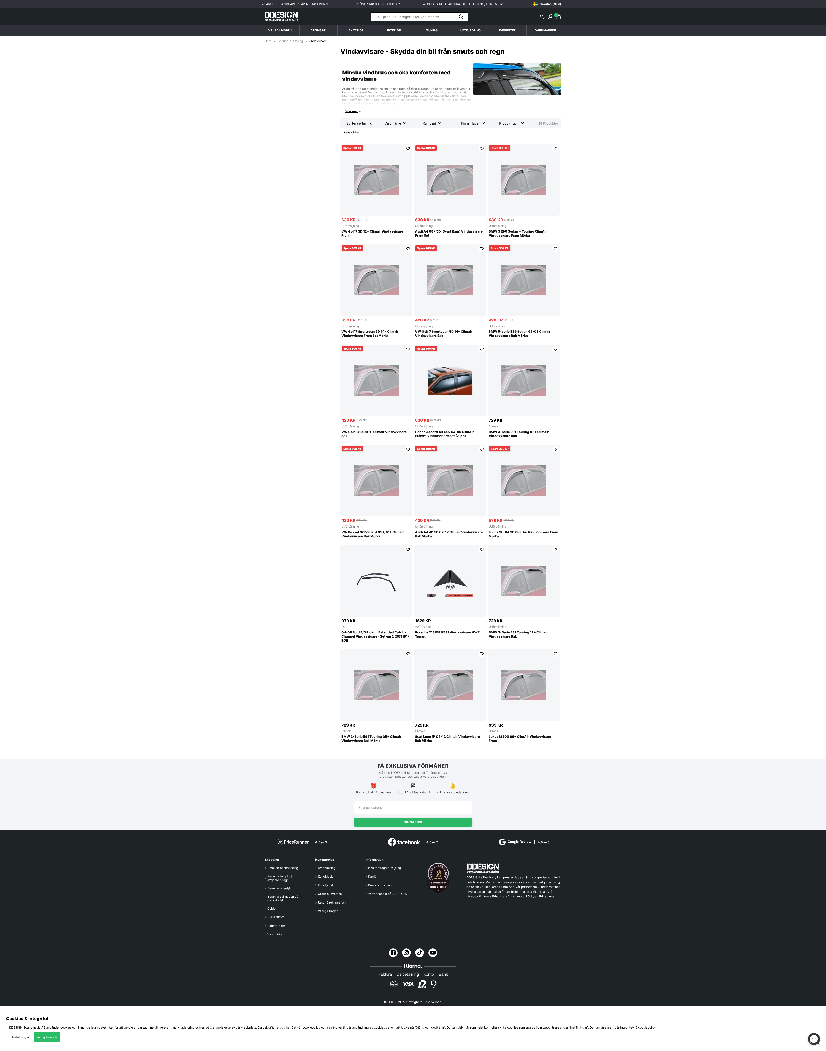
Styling (298, 41)
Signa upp (413, 822)
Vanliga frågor (328, 911)
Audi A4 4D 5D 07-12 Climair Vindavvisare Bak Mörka (449, 534)
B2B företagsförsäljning (384, 868)
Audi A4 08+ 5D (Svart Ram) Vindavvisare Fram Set (449, 233)
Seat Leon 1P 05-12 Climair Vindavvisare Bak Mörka (447, 739)
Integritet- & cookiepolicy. (638, 1027)
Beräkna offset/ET (280, 888)
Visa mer (351, 111)
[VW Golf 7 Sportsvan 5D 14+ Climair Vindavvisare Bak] (450, 280)
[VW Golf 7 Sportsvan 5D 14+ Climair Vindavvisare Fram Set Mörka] (376, 280)
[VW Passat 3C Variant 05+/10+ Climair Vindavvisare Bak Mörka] (376, 481)
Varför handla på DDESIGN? (387, 894)
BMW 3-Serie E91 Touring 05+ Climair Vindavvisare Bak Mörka (371, 739)
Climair (493, 426)
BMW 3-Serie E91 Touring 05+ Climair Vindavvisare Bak (519, 434)
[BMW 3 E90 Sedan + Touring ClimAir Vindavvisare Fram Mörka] (524, 180)
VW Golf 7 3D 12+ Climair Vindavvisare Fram (372, 233)
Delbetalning (327, 868)
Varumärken (545, 30)
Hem (268, 41)
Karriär (372, 876)
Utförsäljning (350, 226)
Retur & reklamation (332, 902)
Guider (272, 908)
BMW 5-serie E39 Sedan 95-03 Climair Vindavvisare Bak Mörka (519, 334)
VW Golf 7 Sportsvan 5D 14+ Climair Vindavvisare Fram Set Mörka (369, 334)
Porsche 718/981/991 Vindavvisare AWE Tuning (447, 634)
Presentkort (275, 917)
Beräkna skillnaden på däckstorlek (282, 898)
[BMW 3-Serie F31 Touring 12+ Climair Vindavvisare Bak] (524, 581)
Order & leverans (330, 894)
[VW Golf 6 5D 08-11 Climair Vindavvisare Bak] (376, 380)
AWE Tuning (423, 626)
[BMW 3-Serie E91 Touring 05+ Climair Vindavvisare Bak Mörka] (376, 685)
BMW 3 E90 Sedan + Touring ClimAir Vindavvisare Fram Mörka (518, 233)
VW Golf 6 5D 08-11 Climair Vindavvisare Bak (374, 434)
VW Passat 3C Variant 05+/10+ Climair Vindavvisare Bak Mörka (372, 534)
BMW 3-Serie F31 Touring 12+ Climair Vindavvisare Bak (518, 634)
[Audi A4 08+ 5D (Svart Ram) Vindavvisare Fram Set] (450, 180)
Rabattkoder (276, 926)
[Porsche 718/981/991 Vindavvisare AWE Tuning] (450, 581)
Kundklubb (325, 876)
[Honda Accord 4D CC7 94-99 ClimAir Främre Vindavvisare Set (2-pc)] (450, 380)
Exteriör (282, 41)
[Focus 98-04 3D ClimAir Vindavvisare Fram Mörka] (524, 481)
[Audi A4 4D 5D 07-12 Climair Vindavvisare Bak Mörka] (450, 481)
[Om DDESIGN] (438, 878)
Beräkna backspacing (282, 868)
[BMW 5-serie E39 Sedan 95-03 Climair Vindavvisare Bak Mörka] (524, 280)
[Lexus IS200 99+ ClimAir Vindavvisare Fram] (524, 685)
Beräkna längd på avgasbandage (279, 878)
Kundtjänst (325, 885)
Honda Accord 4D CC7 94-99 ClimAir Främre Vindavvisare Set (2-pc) (444, 434)
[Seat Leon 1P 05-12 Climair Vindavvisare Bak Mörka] (450, 685)
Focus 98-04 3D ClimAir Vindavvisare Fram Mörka (523, 534)
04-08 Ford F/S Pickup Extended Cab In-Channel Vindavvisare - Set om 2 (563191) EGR (375, 636)
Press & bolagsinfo (381, 885)
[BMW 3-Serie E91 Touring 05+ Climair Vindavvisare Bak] (524, 380)
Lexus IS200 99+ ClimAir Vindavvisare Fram (520, 739)
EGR (344, 626)
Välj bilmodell (280, 30)
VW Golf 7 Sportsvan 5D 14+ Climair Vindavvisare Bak (443, 334)
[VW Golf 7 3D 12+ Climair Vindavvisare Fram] (376, 180)
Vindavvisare (318, 41)
